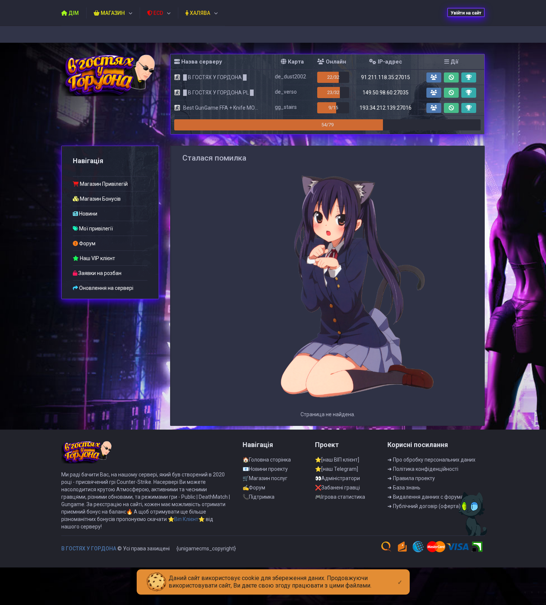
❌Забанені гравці (337, 488)
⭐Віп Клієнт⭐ (186, 519)
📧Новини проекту (265, 469)
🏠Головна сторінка (267, 460)
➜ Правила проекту (411, 478)
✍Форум (254, 488)
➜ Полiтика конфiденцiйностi (422, 469)
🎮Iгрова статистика (340, 497)
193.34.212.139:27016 (386, 108)
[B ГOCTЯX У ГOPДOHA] (110, 75)
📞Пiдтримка (258, 497)
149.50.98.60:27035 (386, 93)
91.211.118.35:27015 (385, 77)
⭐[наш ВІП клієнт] (337, 460)
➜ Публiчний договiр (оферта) (424, 506)
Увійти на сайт (466, 13)
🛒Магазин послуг (265, 478)
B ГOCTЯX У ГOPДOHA (88, 548)
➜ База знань (403, 488)
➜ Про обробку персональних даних (431, 460)
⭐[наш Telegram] (336, 469)
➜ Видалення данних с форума (425, 497)
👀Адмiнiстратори (337, 478)
